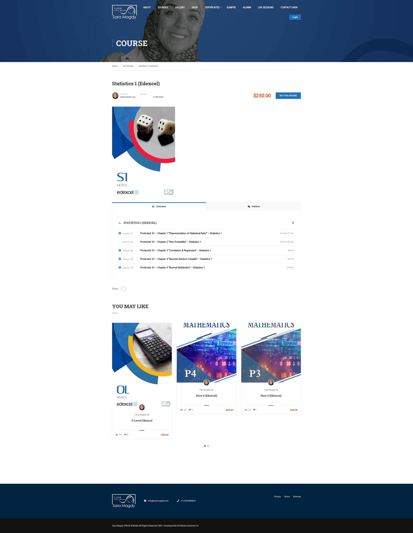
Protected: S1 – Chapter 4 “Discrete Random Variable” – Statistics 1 (176, 259)
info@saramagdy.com (158, 501)
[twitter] (213, 500)
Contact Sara (289, 7)
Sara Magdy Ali (128, 97)
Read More (142, 365)
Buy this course (288, 95)
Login (295, 17)
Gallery (180, 7)
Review (144, 94)
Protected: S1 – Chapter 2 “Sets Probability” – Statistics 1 (170, 241)
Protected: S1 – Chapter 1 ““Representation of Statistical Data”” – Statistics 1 (181, 233)
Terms (287, 496)
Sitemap (297, 496)
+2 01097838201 (188, 501)
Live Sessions (266, 7)
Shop (195, 7)
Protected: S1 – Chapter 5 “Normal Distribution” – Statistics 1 (172, 267)
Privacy (277, 496)
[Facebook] (123, 288)
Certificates (212, 7)
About (147, 7)
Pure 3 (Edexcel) (271, 395)
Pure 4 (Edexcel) (206, 395)
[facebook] (205, 500)
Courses (163, 7)
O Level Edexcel (141, 420)
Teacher (123, 94)
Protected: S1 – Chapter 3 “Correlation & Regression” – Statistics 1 (175, 250)
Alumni (247, 7)
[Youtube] (220, 500)
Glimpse (231, 7)
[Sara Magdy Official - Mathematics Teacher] (124, 14)
